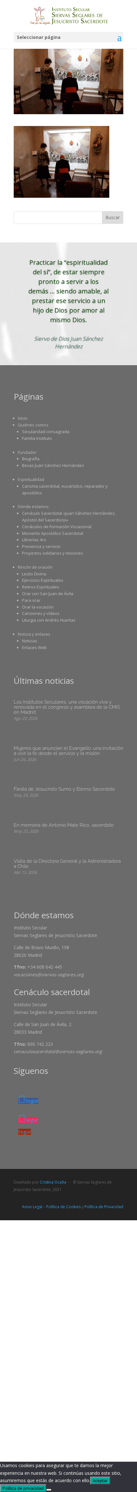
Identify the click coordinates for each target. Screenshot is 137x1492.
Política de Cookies (63, 1206)
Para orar (31, 600)
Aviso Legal (32, 1206)
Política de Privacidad (103, 1206)
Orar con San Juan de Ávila (47, 593)
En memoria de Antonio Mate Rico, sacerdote (64, 825)
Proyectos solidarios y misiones (52, 553)
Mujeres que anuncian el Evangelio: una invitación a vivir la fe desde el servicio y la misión (68, 750)
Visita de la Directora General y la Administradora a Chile (67, 863)
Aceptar (100, 1480)
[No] (48, 1490)
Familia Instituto (37, 438)
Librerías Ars (34, 540)
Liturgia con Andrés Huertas (49, 620)
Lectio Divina (34, 574)
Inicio (23, 418)
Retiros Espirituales (40, 587)
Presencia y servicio (41, 546)
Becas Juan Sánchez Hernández (53, 465)
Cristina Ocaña (53, 1182)
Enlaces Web (34, 647)
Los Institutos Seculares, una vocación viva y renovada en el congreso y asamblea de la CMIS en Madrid (67, 707)
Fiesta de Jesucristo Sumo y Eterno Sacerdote (64, 789)
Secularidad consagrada (45, 431)
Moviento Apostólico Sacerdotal (52, 533)
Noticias (29, 641)
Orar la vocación (38, 607)
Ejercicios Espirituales (42, 580)
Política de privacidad (23, 1488)
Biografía (31, 459)
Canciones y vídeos (41, 613)
